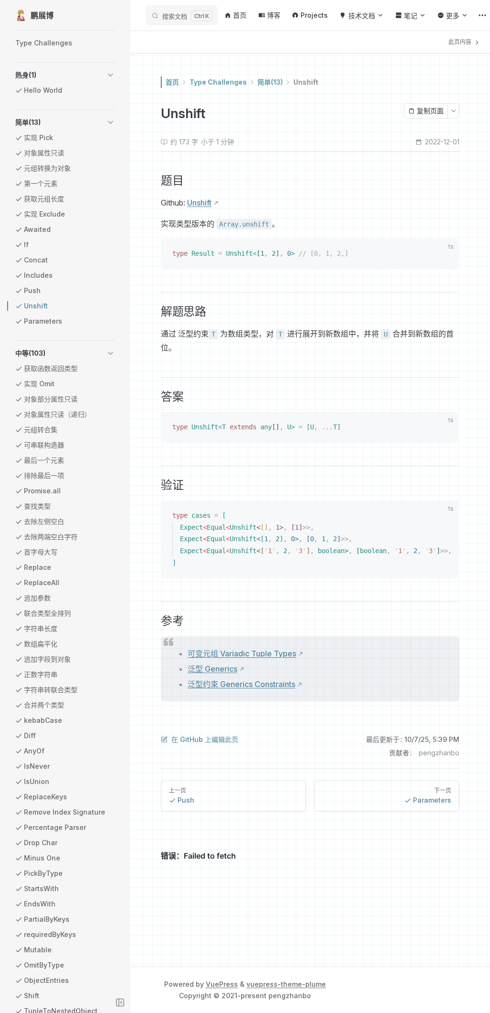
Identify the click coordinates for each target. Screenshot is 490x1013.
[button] (65, 75)
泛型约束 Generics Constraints (241, 684)
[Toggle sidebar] (120, 1002)
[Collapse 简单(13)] (110, 122)
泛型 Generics (212, 669)
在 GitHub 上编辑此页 (204, 739)
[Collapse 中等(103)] (110, 353)
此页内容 (460, 41)
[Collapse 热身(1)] (110, 75)
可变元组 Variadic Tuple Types (242, 653)
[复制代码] (446, 254)
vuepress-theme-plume (286, 984)
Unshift (305, 82)
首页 (172, 82)
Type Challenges (218, 82)
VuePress (222, 984)
